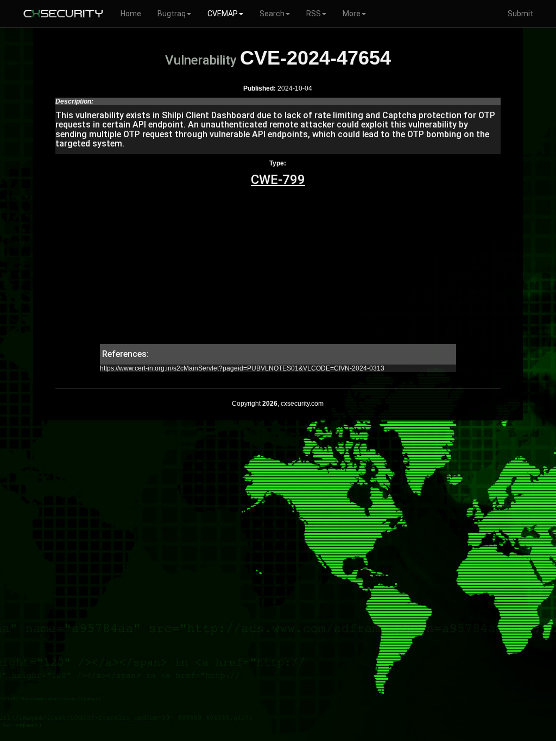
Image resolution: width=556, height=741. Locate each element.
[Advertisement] (277, 268)
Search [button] (272, 13)
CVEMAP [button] (222, 13)
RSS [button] (313, 13)
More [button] (352, 13)
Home (131, 13)
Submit (520, 13)
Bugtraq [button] (171, 13)
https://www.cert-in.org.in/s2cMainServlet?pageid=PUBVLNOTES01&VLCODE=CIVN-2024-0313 (242, 368)
